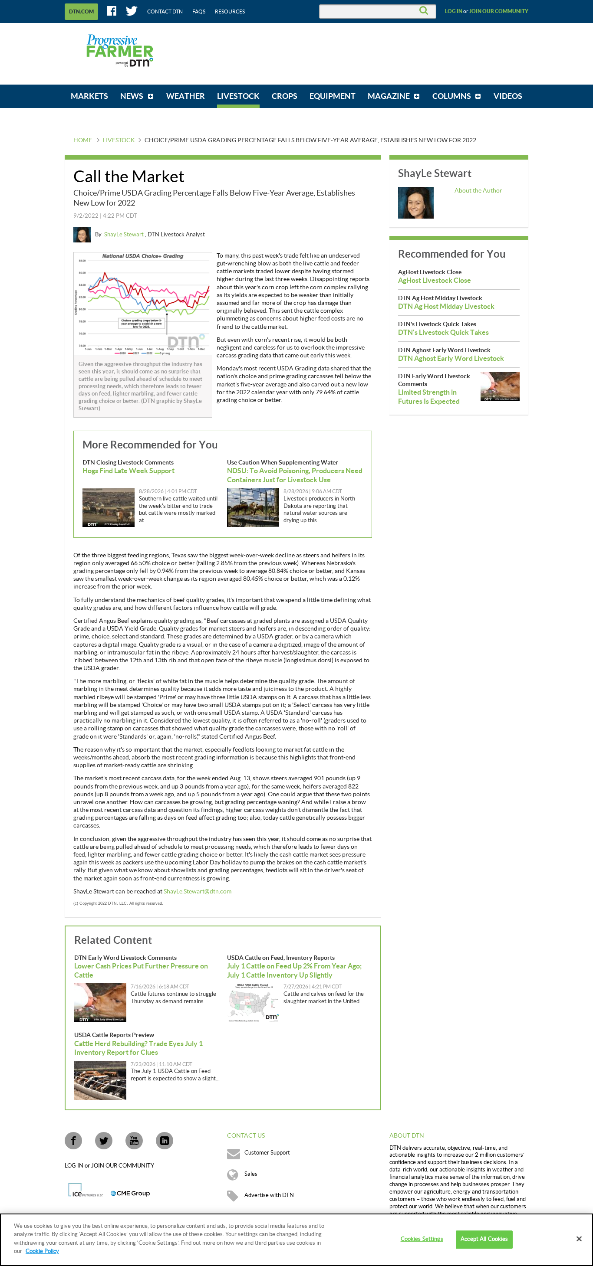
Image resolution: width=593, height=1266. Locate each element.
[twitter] (103, 1140)
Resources (230, 11)
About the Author (478, 191)
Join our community (498, 11)
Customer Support (267, 1153)
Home (82, 140)
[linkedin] (164, 1140)
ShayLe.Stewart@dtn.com (197, 892)
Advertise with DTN (269, 1195)
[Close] (579, 1239)
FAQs (198, 11)
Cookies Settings (422, 1240)
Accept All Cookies (484, 1240)
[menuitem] (89, 96)
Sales (250, 1174)
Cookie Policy (42, 1251)
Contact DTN (165, 11)
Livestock (119, 140)
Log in (453, 11)
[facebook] (73, 1140)
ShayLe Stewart (124, 235)
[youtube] (134, 1140)
